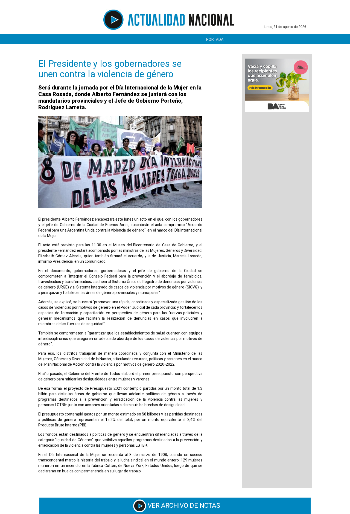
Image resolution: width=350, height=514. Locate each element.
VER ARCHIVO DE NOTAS (184, 505)
